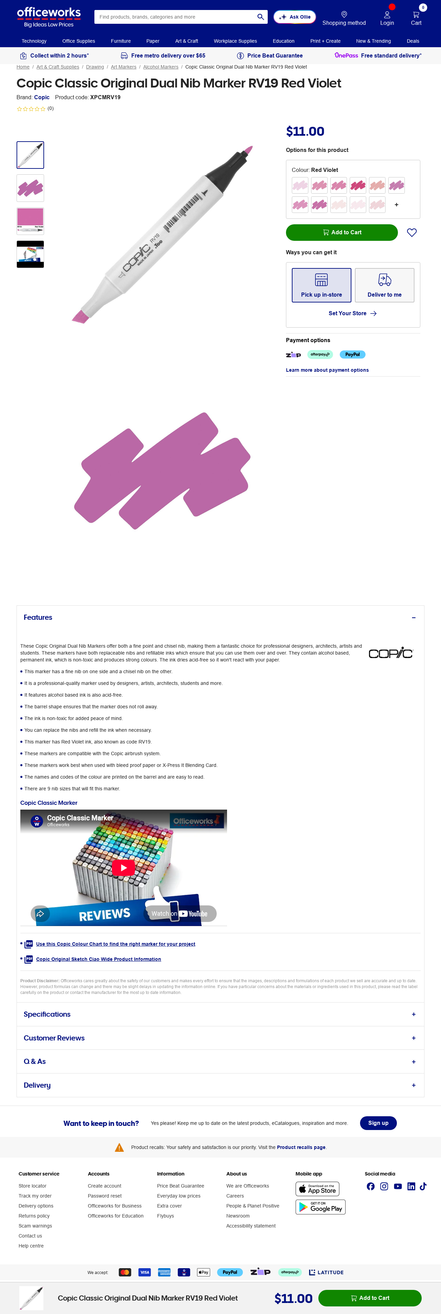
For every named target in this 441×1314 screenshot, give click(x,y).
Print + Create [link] (325, 41)
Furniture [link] (121, 41)
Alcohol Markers (160, 67)
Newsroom (238, 1216)
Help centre (31, 1246)
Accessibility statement (251, 1226)
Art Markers (123, 67)
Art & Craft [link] (186, 41)
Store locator (33, 1186)
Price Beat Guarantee (180, 1186)
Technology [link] (34, 41)
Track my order (35, 1196)
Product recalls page (301, 1147)
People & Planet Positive (252, 1206)
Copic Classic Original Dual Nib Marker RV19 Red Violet (246, 67)
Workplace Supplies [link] (235, 41)
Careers (235, 1196)
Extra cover (169, 1206)
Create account (104, 1186)
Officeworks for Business (115, 1206)
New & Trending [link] (373, 41)
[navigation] (34, 41)
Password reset (105, 1196)
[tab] (220, 617)
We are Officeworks (247, 1186)
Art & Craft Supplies (58, 67)
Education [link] (284, 41)
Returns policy (34, 1216)
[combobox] (181, 17)
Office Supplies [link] (78, 41)
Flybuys (165, 1216)
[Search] (260, 17)
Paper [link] (153, 41)
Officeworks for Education (116, 1216)
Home (23, 67)
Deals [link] (413, 41)
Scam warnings (35, 1226)
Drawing (95, 67)
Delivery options (36, 1206)
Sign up (378, 1123)
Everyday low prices (179, 1196)
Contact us (30, 1236)
